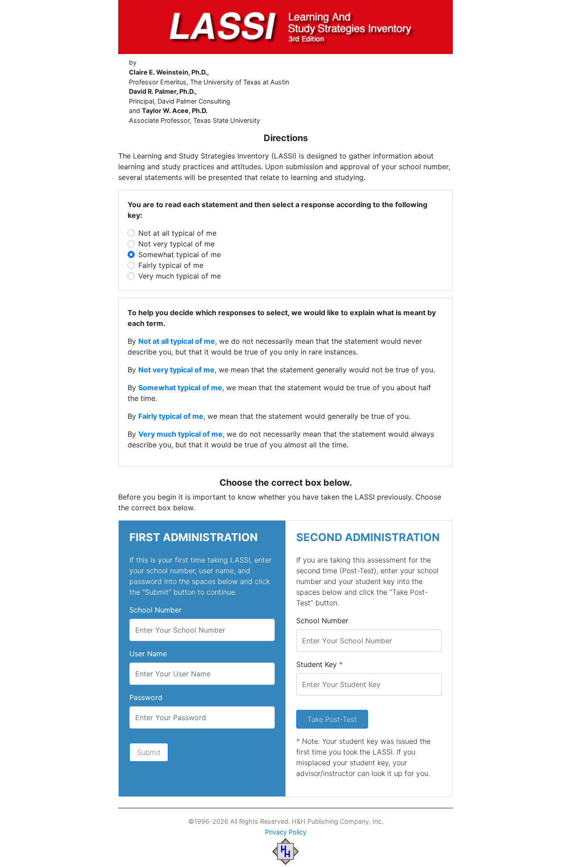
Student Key (319, 664)
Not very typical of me (176, 243)
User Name (148, 653)
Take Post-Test (332, 719)
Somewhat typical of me (179, 254)
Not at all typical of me (177, 233)
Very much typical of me (179, 275)
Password (145, 697)
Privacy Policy (285, 832)
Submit (149, 752)
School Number (155, 609)
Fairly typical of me (170, 265)
